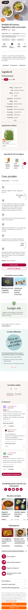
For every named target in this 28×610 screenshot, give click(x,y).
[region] (14, 599)
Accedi (15, 367)
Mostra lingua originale (8, 423)
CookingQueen (12, 406)
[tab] (14, 581)
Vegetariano (20, 39)
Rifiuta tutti (14, 604)
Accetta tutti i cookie (14, 607)
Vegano (13, 39)
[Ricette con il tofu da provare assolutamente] (20, 537)
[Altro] (24, 426)
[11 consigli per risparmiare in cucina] (7, 537)
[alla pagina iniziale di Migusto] (5, 1)
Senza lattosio (6, 39)
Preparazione (14, 65)
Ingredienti (6, 65)
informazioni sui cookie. (11, 601)
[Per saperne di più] (7, 290)
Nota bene (14, 79)
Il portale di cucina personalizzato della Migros (13, 550)
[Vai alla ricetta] (7, 509)
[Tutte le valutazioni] (5, 29)
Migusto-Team (12, 430)
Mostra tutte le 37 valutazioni (11, 474)
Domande (18, 394)
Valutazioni (22, 65)
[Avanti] (24, 163)
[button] (4, 407)
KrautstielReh (11, 453)
